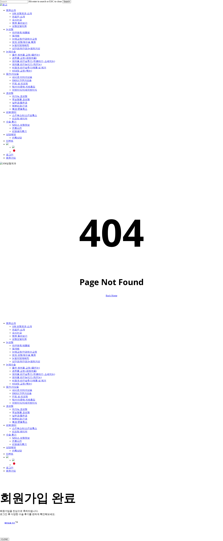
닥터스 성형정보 (21, 438)
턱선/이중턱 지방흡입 (23, 399)
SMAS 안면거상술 (22, 393)
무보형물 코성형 (21, 412)
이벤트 (9, 454)
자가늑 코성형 (19, 409)
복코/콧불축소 (19, 422)
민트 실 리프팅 (20, 396)
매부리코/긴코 (19, 419)
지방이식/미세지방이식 (24, 403)
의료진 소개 (18, 329)
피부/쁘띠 (11, 425)
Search (67, 1)
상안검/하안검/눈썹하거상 (26, 361)
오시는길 (17, 332)
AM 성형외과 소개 (22, 326)
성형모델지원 (19, 339)
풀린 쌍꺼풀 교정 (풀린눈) (26, 368)
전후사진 (17, 441)
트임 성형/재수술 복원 (24, 355)
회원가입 (11, 471)
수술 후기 (11, 434)
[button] (1, 476)
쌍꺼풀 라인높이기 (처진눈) (27, 377)
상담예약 (11, 447)
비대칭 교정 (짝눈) (22, 383)
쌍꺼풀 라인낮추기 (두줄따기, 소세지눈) (33, 374)
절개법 (15, 348)
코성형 (9, 406)
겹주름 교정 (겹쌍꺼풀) (24, 371)
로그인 (9, 467)
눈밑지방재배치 (20, 358)
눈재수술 (11, 364)
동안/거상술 (12, 387)
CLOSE (4, 539)
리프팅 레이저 (19, 431)
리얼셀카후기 (19, 444)
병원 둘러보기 (19, 336)
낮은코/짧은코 (19, 415)
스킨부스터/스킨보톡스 (24, 428)
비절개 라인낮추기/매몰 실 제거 (29, 380)
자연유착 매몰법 (21, 345)
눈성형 (9, 342)
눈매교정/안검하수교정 (24, 352)
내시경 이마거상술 (22, 390)
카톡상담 (17, 450)
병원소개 (11, 323)
